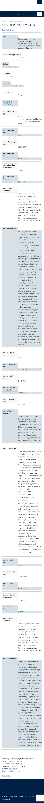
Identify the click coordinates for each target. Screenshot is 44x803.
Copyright (32, 796)
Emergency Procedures (9, 796)
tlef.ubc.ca (13, 769)
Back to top (6, 776)
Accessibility (6, 799)
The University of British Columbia (16, 4)
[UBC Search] (39, 2)
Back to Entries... (8, 30)
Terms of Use (23, 796)
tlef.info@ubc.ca (13, 771)
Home (5, 22)
